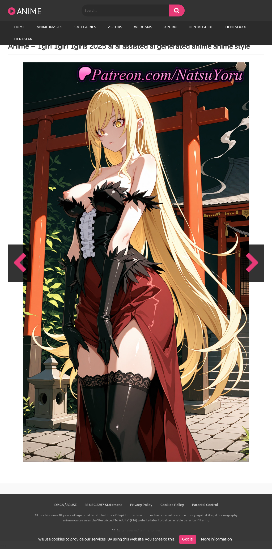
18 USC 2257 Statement (103, 505)
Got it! (187, 539)
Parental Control (205, 505)
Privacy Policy (141, 505)
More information (216, 539)
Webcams (143, 27)
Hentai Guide (201, 27)
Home (19, 27)
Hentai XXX (235, 27)
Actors (115, 27)
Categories (85, 27)
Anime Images (49, 27)
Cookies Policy (172, 505)
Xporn (170, 27)
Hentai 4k (23, 39)
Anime (29, 11)
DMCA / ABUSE (65, 505)
